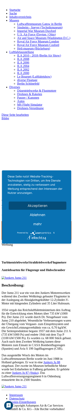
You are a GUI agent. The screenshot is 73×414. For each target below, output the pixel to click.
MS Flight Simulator (29, 104)
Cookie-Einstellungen (22, 402)
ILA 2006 (23, 62)
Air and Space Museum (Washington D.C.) (43, 38)
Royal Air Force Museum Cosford (38, 45)
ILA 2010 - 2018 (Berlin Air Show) (39, 55)
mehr (37, 224)
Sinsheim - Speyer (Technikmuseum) (39, 27)
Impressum (16, 395)
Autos (21, 101)
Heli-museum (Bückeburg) (33, 48)
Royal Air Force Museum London (38, 41)
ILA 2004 (23, 66)
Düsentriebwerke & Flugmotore (36, 90)
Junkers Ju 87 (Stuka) (25, 372)
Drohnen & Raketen (29, 94)
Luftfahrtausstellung (21, 52)
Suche (13, 13)
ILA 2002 (23, 69)
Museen (14, 20)
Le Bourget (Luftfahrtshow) (34, 76)
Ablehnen (37, 215)
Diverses (14, 87)
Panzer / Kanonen (28, 97)
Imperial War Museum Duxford (36, 31)
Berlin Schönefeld (28, 83)
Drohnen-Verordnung (30, 108)
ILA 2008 (23, 59)
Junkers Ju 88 (51, 362)
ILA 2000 (23, 73)
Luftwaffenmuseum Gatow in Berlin (39, 24)
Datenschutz (17, 398)
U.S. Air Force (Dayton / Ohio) (36, 34)
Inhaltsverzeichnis (20, 17)
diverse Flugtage (27, 80)
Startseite (14, 10)
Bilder (5, 118)
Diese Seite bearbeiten (15, 114)
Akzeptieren (37, 205)
